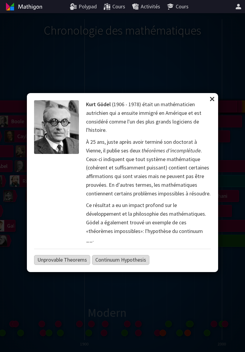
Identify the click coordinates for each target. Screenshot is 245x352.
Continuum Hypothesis (120, 259)
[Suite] (238, 6)
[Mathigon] (23, 6)
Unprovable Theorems (62, 259)
